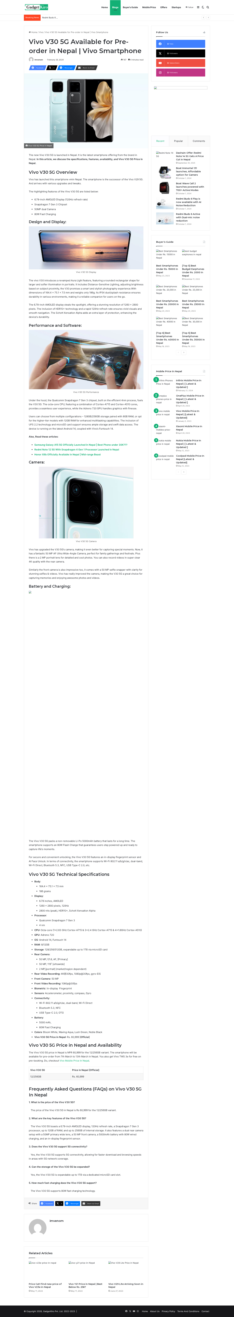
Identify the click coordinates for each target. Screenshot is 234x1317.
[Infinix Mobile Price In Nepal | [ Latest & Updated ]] (165, 385)
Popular (178, 140)
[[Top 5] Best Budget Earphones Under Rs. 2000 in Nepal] (193, 256)
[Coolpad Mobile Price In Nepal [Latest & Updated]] (165, 460)
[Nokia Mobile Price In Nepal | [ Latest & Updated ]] (165, 445)
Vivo (41, 32)
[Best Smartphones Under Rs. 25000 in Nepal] (193, 291)
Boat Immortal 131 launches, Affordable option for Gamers (188, 171)
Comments (199, 140)
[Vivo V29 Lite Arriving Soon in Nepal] (125, 1271)
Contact (205, 1311)
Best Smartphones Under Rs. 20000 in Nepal (167, 304)
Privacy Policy (168, 1311)
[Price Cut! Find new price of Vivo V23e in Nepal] (46, 1271)
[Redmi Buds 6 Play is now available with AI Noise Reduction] (165, 203)
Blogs (115, 7)
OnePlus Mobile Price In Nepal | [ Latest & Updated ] (190, 399)
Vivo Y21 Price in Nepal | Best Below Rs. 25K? (85, 1285)
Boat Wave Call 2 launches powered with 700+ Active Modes (190, 187)
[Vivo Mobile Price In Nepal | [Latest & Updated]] (165, 415)
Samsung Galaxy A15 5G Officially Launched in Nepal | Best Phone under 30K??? (80, 444)
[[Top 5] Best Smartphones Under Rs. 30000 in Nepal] (193, 323)
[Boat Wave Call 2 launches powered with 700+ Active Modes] (165, 188)
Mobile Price (149, 7)
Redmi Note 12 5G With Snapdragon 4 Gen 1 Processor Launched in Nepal (76, 449)
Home (104, 7)
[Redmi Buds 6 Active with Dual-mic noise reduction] (165, 218)
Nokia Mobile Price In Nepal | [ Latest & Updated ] (188, 444)
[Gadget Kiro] (37, 7)
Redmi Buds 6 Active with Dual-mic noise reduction (67, 17)
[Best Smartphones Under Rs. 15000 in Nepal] (167, 256)
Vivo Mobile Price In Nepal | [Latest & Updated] (187, 414)
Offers (163, 7)
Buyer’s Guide (130, 7)
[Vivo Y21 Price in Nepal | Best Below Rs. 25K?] (86, 1271)
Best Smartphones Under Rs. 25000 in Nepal (193, 304)
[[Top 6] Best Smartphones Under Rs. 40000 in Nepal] (167, 323)
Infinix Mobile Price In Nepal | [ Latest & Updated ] (188, 384)
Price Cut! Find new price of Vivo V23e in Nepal (45, 1285)
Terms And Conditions (188, 1311)
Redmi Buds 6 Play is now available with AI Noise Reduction (188, 202)
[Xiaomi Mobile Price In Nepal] (165, 431)
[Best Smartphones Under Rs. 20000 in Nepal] (167, 291)
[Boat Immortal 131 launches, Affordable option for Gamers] (165, 173)
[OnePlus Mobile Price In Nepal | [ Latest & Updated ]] (165, 400)
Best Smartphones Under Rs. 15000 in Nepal (167, 269)
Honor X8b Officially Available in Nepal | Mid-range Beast (67, 454)
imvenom (39, 59)
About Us (155, 1311)
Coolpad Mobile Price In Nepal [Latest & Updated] (190, 459)
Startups (176, 7)
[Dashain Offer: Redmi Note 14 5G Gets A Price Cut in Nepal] (165, 157)
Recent (160, 140)
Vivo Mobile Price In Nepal (74, 1060)
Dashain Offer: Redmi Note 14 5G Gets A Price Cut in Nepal (190, 156)
